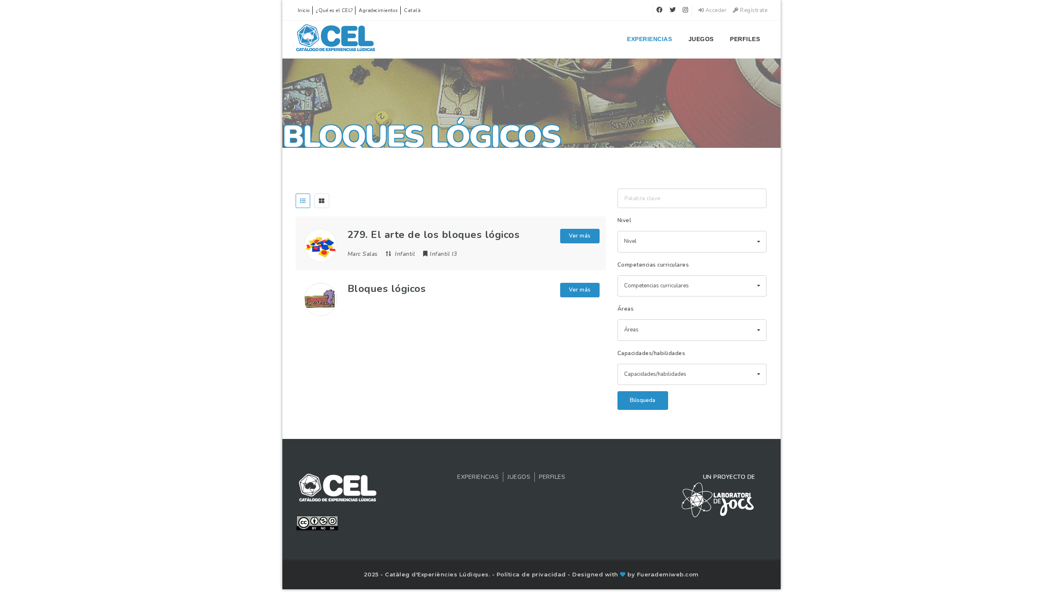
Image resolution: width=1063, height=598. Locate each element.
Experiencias (649, 39)
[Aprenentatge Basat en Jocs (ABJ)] (336, 39)
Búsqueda (642, 400)
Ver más (580, 236)
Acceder (715, 10)
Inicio (304, 10)
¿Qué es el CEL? (334, 10)
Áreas (625, 309)
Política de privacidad (532, 574)
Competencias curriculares (653, 265)
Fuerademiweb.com (668, 574)
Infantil (405, 254)
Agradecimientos (378, 10)
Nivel (624, 220)
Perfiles (745, 39)
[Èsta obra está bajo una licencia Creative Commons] (317, 522)
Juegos (701, 39)
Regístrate (753, 10)
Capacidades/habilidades (651, 353)
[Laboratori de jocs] (718, 499)
